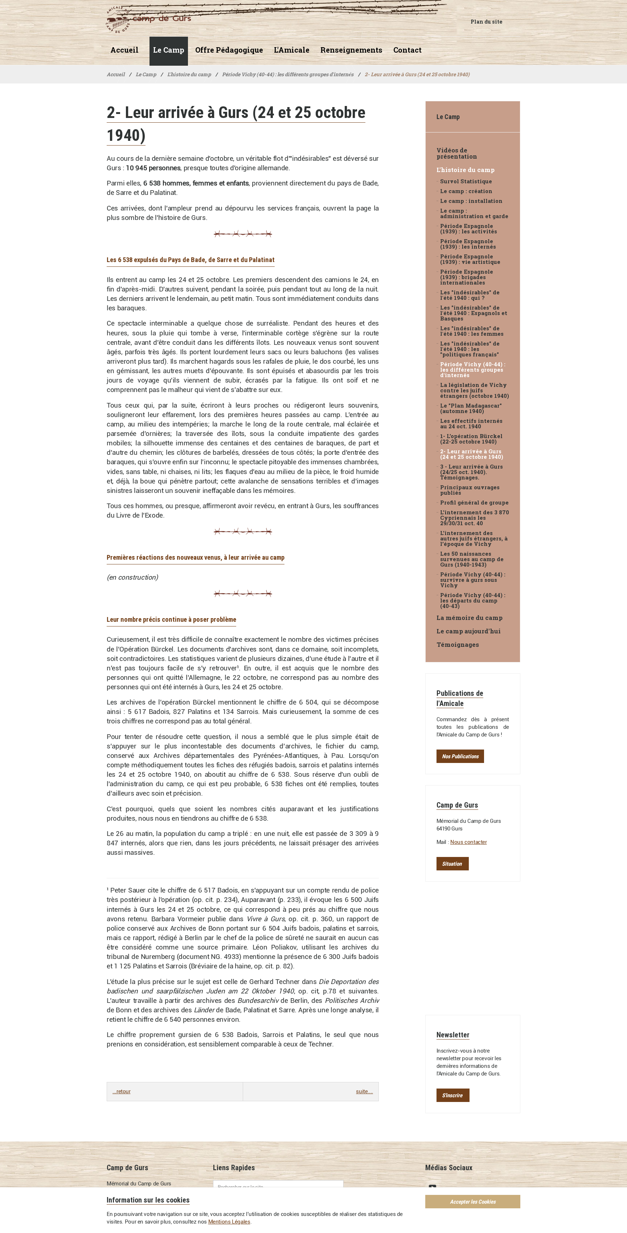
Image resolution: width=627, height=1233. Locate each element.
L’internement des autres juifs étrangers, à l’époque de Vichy (474, 538)
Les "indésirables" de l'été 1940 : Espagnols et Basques (473, 313)
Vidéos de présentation (457, 153)
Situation (452, 863)
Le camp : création (466, 191)
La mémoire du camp (470, 617)
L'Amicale (292, 50)
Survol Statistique (466, 181)
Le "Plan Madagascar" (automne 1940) (471, 408)
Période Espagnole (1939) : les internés (468, 243)
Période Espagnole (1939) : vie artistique (470, 259)
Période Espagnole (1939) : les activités (468, 228)
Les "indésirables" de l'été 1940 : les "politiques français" (470, 349)
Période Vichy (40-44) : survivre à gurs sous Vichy (472, 580)
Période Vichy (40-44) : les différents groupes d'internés (472, 369)
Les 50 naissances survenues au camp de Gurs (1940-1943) (472, 559)
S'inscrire (452, 1095)
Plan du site (486, 21)
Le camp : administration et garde (474, 213)
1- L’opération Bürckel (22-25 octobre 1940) (471, 438)
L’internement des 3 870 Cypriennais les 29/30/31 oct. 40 (474, 518)
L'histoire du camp (466, 170)
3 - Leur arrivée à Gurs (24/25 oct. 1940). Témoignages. (471, 472)
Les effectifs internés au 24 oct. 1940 (471, 423)
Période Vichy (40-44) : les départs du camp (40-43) (472, 600)
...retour (121, 1091)
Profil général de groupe (474, 502)
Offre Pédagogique (229, 50)
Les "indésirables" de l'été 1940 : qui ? (470, 295)
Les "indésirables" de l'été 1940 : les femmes (472, 331)
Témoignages (458, 644)
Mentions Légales (229, 1221)
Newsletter (453, 1034)
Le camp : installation (471, 201)
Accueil (124, 50)
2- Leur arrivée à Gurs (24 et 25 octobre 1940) (471, 454)
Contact (407, 50)
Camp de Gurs (144, 19)
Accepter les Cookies (473, 1201)
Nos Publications (460, 756)
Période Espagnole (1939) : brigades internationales (466, 277)
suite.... (364, 1091)
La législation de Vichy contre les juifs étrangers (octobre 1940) (474, 390)
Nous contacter (468, 842)
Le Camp (168, 50)
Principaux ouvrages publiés (470, 490)
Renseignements (351, 50)
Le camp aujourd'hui (469, 631)
